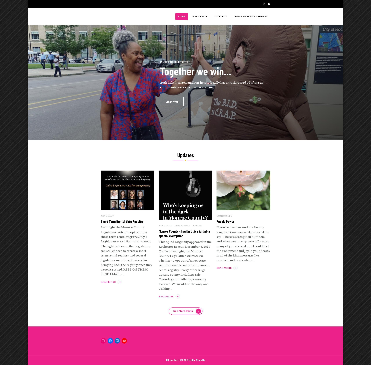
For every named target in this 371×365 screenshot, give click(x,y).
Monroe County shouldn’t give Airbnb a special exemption (184, 233)
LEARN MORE (172, 101)
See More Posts (183, 311)
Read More (108, 282)
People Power (225, 221)
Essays (197, 226)
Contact (221, 16)
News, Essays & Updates (251, 16)
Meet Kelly (200, 16)
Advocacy (107, 216)
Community (182, 226)
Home (181, 16)
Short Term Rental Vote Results (122, 221)
